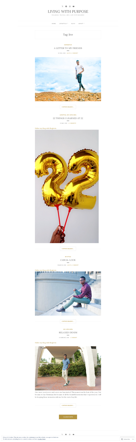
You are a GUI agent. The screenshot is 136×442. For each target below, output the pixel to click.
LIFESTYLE (63, 23)
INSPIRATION (68, 45)
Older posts (68, 417)
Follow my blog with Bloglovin (45, 128)
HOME (54, 23)
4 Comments (72, 123)
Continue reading (67, 107)
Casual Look (68, 260)
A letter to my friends (68, 48)
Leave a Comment (72, 53)
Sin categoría (71, 115)
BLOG (73, 23)
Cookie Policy (42, 439)
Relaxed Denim (68, 332)
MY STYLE (68, 256)
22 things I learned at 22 (68, 118)
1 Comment (73, 337)
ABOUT (80, 23)
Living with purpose (68, 11)
